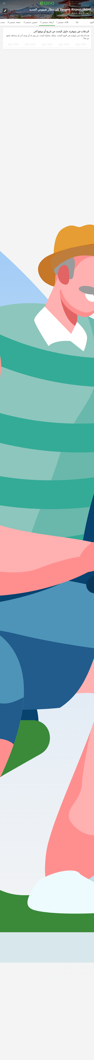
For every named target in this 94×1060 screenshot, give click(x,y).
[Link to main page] (47, 3)
